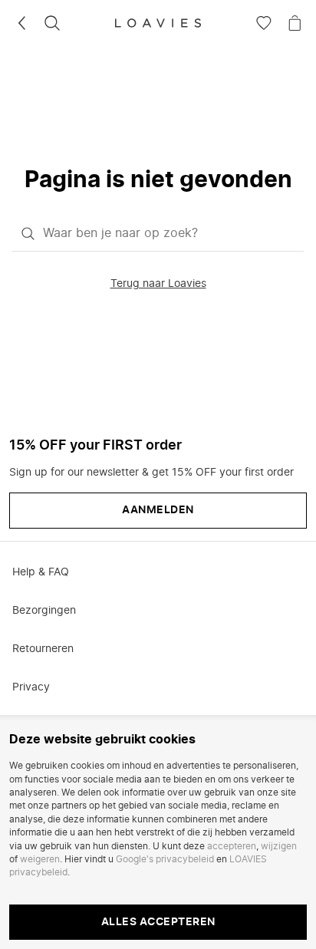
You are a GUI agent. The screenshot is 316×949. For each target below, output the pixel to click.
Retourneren (43, 649)
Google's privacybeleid (165, 859)
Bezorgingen (44, 610)
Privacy (31, 687)
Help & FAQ (40, 572)
